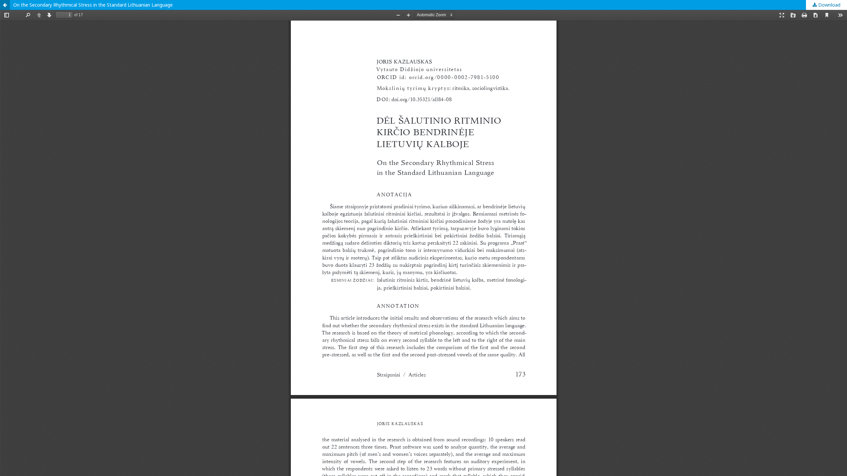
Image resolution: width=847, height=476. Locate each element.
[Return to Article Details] (5, 5)
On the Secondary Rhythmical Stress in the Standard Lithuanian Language (93, 5)
